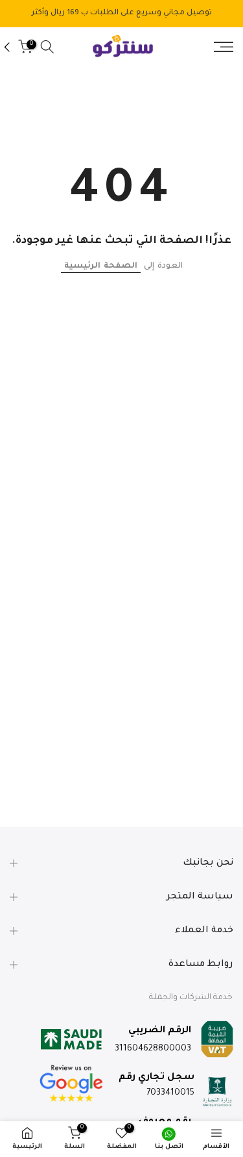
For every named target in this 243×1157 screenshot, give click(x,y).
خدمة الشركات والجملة (191, 997)
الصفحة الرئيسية (100, 266)
